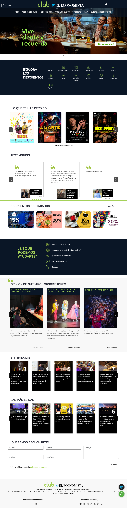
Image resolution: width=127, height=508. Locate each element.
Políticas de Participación (64, 489)
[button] (11, 129)
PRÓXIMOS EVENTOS (63, 12)
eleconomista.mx (88, 500)
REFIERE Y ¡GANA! (81, 12)
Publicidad (85, 489)
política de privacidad (38, 467)
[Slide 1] (63, 55)
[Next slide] (116, 314)
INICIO (17, 12)
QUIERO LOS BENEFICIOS (101, 12)
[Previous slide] (11, 314)
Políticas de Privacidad (44, 489)
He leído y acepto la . (31, 467)
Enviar (114, 464)
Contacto (77, 489)
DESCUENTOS (46, 12)
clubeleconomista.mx (35, 500)
